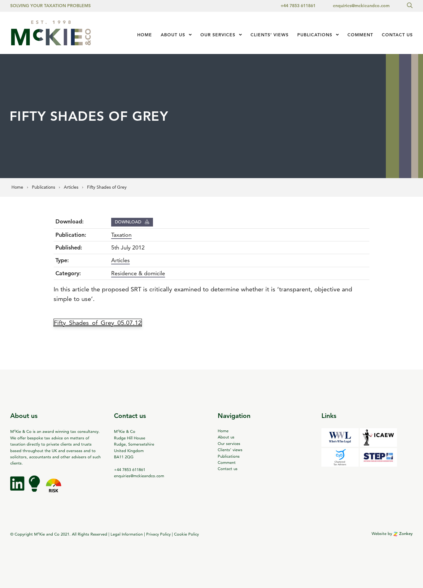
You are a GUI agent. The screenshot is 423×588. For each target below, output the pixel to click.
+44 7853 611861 (298, 5)
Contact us (397, 35)
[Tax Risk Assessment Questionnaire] (53, 488)
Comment (360, 35)
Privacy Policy (158, 534)
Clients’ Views (270, 35)
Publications (314, 35)
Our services (217, 35)
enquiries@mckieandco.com (361, 5)
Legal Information (127, 534)
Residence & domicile (138, 273)
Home (144, 35)
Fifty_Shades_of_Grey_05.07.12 (98, 322)
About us (173, 35)
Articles (120, 260)
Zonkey (405, 533)
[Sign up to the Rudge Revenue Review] (35, 488)
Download (128, 222)
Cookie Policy (186, 534)
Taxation (121, 234)
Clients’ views (230, 449)
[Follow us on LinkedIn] (18, 488)
